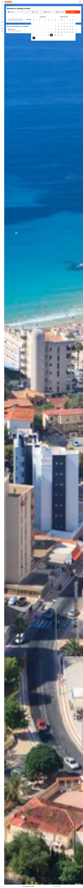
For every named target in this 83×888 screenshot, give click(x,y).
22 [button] (48, 32)
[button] (2, 2)
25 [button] (36, 35)
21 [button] (45, 32)
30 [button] (51, 35)
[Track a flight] (2, 19)
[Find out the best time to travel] (2, 22)
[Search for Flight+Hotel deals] (2, 13)
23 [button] (51, 32)
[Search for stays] (2, 8)
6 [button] (42, 26)
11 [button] (36, 29)
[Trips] (2, 25)
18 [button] (36, 32)
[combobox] (20, 12)
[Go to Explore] (2, 17)
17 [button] (33, 32)
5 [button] (39, 26)
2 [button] (51, 23)
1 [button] (48, 23)
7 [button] (45, 26)
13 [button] (42, 29)
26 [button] (39, 35)
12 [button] (39, 29)
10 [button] (33, 29)
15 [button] (48, 29)
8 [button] (48, 26)
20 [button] (42, 32)
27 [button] (42, 35)
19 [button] (39, 32)
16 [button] (51, 29)
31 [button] (33, 38)
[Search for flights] (2, 5)
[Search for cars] (2, 10)
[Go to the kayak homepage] (8, 2)
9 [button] (51, 26)
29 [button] (48, 35)
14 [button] (45, 29)
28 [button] (45, 35)
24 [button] (33, 35)
